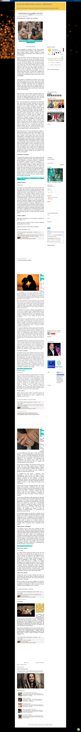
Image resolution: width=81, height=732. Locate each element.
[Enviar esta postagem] (40, 591)
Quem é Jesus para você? (22, 668)
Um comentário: (35, 637)
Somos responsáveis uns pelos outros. (29, 709)
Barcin (43, 724)
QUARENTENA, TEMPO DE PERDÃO (27, 18)
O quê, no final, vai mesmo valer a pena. (30, 692)
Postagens (51, 190)
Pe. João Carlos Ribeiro (53, 197)
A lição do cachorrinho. (27, 698)
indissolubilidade (36, 594)
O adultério (20, 601)
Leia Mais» (19, 634)
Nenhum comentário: (36, 591)
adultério (21, 594)
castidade (28, 594)
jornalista (51, 198)
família (32, 594)
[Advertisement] (30, 248)
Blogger (51, 724)
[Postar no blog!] (19, 233)
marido (19, 236)
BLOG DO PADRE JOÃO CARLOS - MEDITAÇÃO (34, 4)
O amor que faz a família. (27, 714)
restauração (36, 236)
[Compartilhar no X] (20, 233)
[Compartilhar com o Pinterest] (22, 233)
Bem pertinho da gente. (27, 703)
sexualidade (29, 640)
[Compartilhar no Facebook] (21, 233)
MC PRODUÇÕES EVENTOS (53, 238)
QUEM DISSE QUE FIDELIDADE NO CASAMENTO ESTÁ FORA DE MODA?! (28, 413)
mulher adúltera (22, 236)
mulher (40, 594)
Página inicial (26, 662)
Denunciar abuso (51, 245)
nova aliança (27, 236)
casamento (25, 594)
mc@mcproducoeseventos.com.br (55, 241)
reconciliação (32, 236)
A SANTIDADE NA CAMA (24, 260)
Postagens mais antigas (39, 662)
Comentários (51, 192)
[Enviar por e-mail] (18, 233)
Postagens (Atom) (23, 664)
